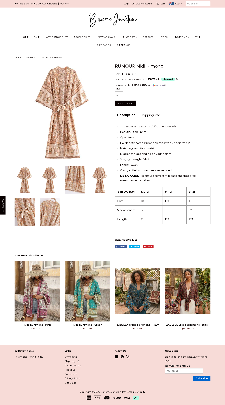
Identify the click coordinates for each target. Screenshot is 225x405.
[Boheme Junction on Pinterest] (122, 357)
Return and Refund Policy (29, 356)
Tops (165, 37)
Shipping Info (150, 115)
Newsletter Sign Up (177, 365)
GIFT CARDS (104, 45)
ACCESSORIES (82, 37)
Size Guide (70, 383)
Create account (143, 3)
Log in (127, 3)
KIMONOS (30, 57)
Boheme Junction (111, 392)
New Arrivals (107, 37)
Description (126, 115)
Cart (163, 3)
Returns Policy (73, 365)
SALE (37, 37)
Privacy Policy (72, 378)
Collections (71, 374)
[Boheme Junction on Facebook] (116, 357)
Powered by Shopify (133, 392)
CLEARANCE (123, 45)
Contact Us (71, 356)
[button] (162, 85)
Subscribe (202, 378)
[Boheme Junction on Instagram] (127, 357)
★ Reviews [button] (3, 205)
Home (25, 37)
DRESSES (148, 37)
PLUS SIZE (129, 37)
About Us (70, 369)
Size (117, 88)
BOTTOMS (181, 37)
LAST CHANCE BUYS (57, 37)
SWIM (198, 37)
